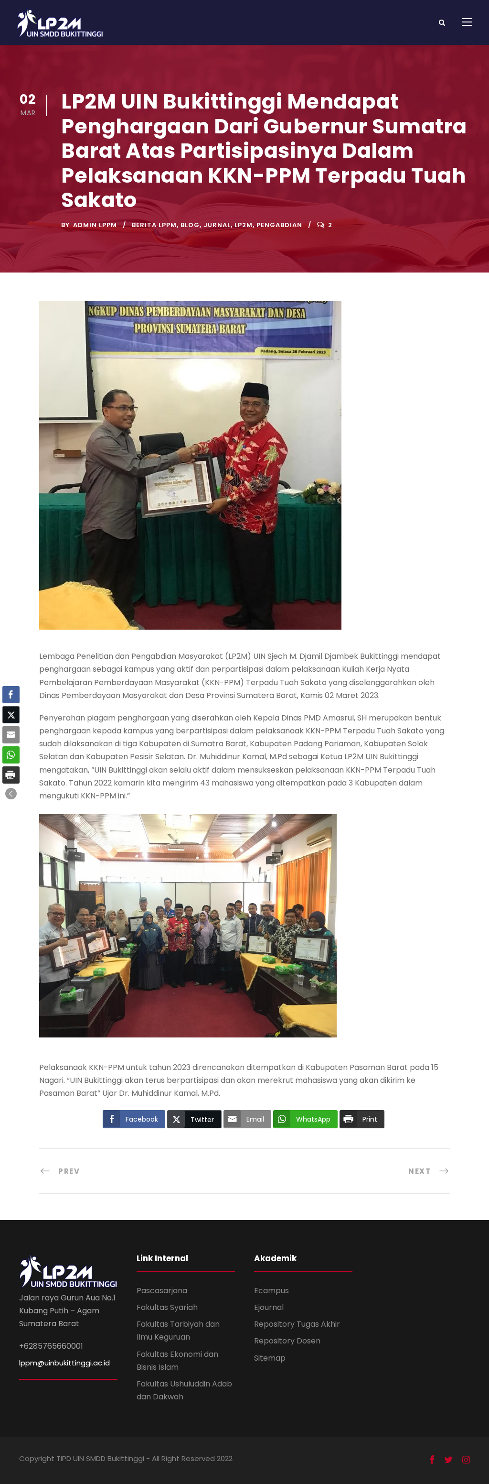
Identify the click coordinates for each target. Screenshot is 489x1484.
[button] (11, 793)
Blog (190, 224)
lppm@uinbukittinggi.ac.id (64, 1363)
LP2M (243, 224)
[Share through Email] (11, 734)
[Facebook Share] (11, 694)
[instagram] (466, 1460)
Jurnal (217, 224)
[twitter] (448, 1460)
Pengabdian (279, 224)
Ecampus (271, 1290)
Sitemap (270, 1358)
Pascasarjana (162, 1290)
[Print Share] (11, 775)
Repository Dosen (287, 1340)
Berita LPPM (154, 224)
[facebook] (432, 1460)
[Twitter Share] (11, 714)
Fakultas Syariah (167, 1307)
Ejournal (269, 1307)
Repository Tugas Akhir (297, 1324)
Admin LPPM (95, 224)
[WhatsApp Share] (11, 755)
